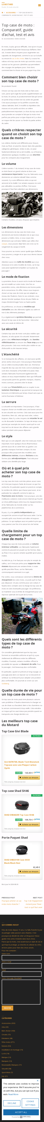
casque (4, 244)
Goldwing (5, 683)
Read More (13, 1094)
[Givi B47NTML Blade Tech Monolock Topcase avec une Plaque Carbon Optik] (22, 749)
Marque (5, 1057)
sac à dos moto (18, 58)
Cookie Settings (30, 1103)
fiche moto (6, 1042)
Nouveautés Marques (10, 1065)
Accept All (21, 1112)
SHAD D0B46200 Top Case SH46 (19, 815)
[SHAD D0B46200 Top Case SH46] (22, 805)
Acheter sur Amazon (30, 777)
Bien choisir (20, 39)
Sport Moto (6, 1072)
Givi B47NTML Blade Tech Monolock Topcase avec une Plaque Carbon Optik (21, 765)
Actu (3, 1027)
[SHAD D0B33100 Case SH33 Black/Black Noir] (22, 850)
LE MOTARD (7, 4)
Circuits (4, 1034)
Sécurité (5, 1069)
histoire (4, 1046)
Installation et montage (11, 1050)
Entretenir (5, 1038)
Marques (5, 1061)
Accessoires (11, 13)
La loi (4, 1053)
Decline (12, 1103)
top (3, 1076)
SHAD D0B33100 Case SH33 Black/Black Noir (17, 861)
